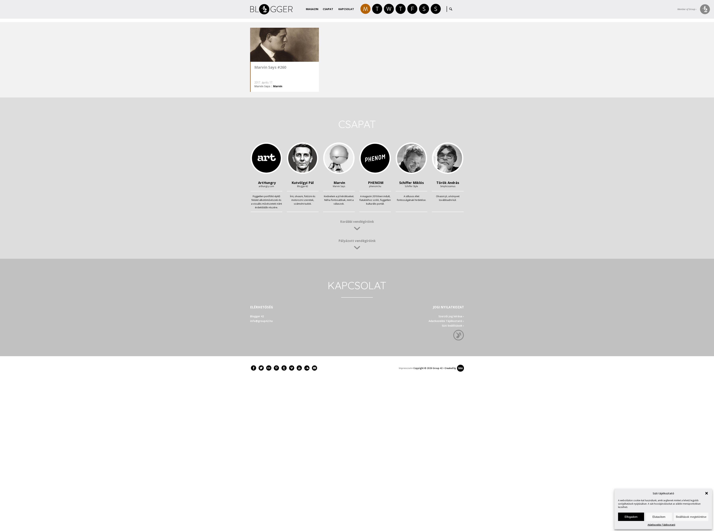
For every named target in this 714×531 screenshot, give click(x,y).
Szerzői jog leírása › (451, 316)
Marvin (277, 86)
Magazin (312, 9)
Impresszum (405, 368)
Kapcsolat (346, 9)
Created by (449, 368)
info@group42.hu (261, 321)
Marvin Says (262, 86)
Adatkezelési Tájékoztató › (446, 321)
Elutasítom (658, 516)
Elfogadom (631, 516)
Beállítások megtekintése (691, 516)
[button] (706, 493)
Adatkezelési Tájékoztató (661, 524)
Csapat (328, 9)
